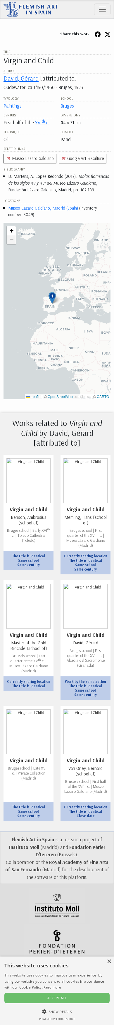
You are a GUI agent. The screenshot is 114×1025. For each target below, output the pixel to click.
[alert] (57, 991)
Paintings (13, 106)
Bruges (67, 106)
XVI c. (42, 122)
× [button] (109, 961)
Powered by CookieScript (57, 1019)
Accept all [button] (57, 998)
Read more (52, 987)
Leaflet (36, 396)
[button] (52, 298)
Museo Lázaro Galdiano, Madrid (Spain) (43, 208)
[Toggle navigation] (102, 9)
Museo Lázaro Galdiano (32, 158)
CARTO (103, 396)
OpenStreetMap (60, 396)
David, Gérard (21, 78)
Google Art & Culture (85, 158)
